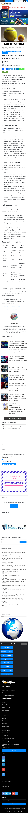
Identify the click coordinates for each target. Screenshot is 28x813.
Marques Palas (5, 712)
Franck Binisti (8, 65)
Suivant (22, 44)
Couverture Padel (6, 720)
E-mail (4, 449)
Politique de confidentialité (16, 810)
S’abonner (14, 506)
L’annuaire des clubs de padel (11, 309)
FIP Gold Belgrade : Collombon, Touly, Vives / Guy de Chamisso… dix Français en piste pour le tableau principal (14, 581)
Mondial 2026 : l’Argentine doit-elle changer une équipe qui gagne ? (18, 360)
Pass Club (11, 811)
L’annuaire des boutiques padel (12, 306)
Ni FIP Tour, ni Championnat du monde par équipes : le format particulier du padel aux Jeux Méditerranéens (14, 575)
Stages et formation (6, 707)
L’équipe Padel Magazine (8, 695)
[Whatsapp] (21, 69)
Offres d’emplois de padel (8, 738)
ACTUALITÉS (9, 51)
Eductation (4, 723)
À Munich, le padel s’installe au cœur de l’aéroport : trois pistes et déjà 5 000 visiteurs (18, 369)
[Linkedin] (16, 69)
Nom (3, 444)
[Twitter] (10, 69)
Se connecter (5, 735)
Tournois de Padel (6, 781)
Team (22, 811)
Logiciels (4, 715)
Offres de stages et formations (9, 741)
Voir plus (4, 702)
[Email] (5, 72)
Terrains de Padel (6, 786)
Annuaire (6, 811)
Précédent (6, 44)
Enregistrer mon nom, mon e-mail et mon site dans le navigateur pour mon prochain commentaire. (13, 456)
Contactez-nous (6, 692)
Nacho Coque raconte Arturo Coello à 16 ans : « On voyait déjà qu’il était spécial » (17, 398)
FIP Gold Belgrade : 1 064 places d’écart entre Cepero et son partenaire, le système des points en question (13, 600)
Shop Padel (4, 704)
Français (18, 1)
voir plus (24, 643)
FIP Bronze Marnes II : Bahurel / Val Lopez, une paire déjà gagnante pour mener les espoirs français (17, 7)
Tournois (2, 1)
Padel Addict (5, 784)
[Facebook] (5, 69)
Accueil (4, 47)
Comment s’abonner (6, 733)
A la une (8, 47)
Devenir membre (9, 1)
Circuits (4, 718)
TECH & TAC (5, 52)
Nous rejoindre (17, 811)
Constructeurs (5, 710)
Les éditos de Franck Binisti (8, 690)
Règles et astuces (16, 51)
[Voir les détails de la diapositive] (14, 44)
